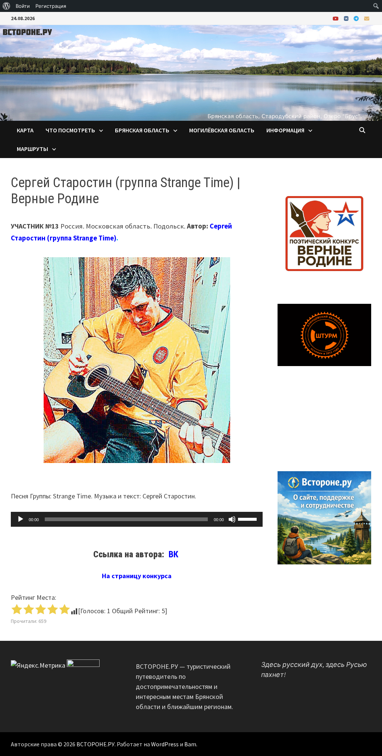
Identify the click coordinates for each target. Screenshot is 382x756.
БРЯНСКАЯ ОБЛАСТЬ (142, 130)
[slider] (248, 518)
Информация (285, 130)
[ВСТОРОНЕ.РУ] (191, 72)
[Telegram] (357, 18)
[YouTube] (336, 18)
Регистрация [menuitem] (50, 6)
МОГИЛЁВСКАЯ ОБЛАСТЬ (221, 130)
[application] (137, 519)
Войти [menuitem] (23, 6)
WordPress (165, 744)
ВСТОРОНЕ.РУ (95, 744)
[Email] (366, 18)
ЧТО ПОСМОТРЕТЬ (70, 130)
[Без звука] (232, 519)
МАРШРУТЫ (32, 148)
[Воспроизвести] (20, 519)
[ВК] (347, 18)
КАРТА (25, 130)
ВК (175, 554)
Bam (190, 744)
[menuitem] (6, 6)
